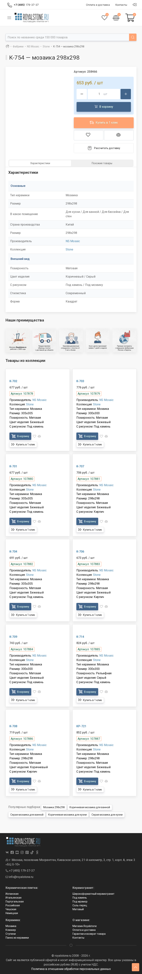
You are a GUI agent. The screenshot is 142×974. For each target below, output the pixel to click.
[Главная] (7, 46)
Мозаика (11, 926)
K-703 (80, 381)
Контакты (78, 937)
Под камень (79, 897)
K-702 (13, 381)
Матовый (78, 909)
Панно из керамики (17, 937)
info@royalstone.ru (20, 877)
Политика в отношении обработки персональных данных (71, 969)
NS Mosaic (73, 241)
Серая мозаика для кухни (107, 814)
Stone (69, 249)
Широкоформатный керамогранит (93, 893)
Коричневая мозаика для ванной (90, 807)
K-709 (13, 637)
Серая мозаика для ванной (26, 814)
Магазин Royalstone (84, 926)
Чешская (11, 909)
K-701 (13, 466)
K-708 (13, 726)
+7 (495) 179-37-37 (21, 870)
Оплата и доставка (84, 929)
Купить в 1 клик (106, 122)
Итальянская (13, 897)
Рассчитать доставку (107, 148)
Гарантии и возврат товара (89, 933)
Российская (13, 905)
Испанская (12, 893)
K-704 (13, 551)
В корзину (106, 106)
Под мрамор (79, 901)
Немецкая (12, 913)
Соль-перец (79, 905)
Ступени (11, 933)
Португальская (15, 901)
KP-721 (81, 726)
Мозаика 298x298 (54, 807)
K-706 (80, 551)
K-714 (80, 637)
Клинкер (11, 929)
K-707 (80, 466)
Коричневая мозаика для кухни (67, 814)
